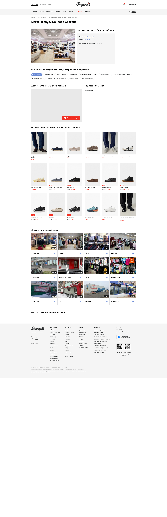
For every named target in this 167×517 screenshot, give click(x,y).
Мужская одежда (61, 74)
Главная (33, 17)
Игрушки (81, 337)
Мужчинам (43, 4)
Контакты (119, 329)
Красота (52, 343)
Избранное (132, 4)
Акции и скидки (54, 360)
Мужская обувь (61, 78)
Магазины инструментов (101, 348)
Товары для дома (74, 78)
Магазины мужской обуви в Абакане (57, 17)
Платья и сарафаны (85, 74)
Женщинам (34, 4)
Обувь (52, 330)
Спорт (52, 341)
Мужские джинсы (37, 78)
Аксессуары (53, 337)
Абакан (44, 17)
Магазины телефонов (100, 345)
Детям (50, 4)
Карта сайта (34, 344)
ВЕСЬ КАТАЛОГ (36, 74)
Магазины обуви (98, 332)
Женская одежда (48, 74)
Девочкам (82, 330)
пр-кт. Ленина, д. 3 (89, 37)
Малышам (82, 334)
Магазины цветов (99, 352)
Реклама (118, 327)
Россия (39, 17)
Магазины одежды (99, 330)
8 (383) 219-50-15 (90, 39)
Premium (52, 339)
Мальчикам (82, 332)
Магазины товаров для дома (102, 339)
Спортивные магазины (100, 337)
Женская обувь (72, 74)
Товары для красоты (87, 78)
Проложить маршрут (72, 118)
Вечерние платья (50, 78)
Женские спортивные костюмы (121, 74)
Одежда (52, 334)
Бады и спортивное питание (53, 352)
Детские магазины (99, 334)
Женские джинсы (105, 74)
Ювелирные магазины (100, 350)
